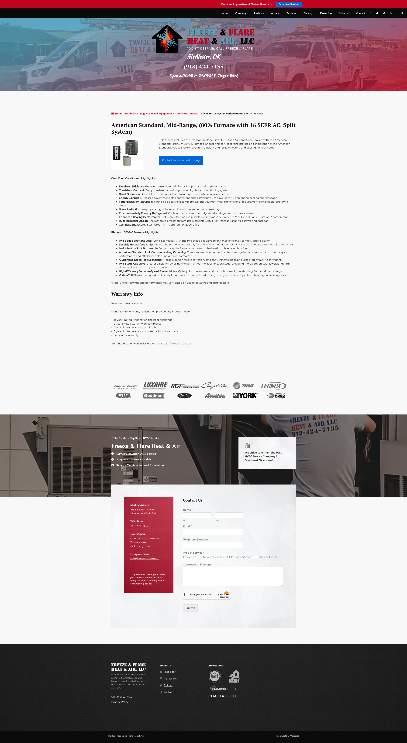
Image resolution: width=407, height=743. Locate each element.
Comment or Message (198, 564)
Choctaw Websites (289, 736)
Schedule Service (289, 4)
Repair (191, 557)
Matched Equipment (159, 113)
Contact (360, 13)
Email (187, 526)
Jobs (342, 13)
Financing (326, 13)
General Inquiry (268, 557)
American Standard (186, 113)
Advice (275, 13)
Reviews (259, 13)
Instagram (170, 678)
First (185, 520)
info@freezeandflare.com (144, 558)
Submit (190, 607)
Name (188, 509)
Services (291, 13)
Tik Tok (168, 692)
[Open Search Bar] (402, 13)
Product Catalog (135, 113)
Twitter (168, 685)
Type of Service (193, 552)
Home (224, 13)
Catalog (308, 13)
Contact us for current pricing (181, 160)
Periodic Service (241, 557)
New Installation (213, 557)
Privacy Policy (119, 702)
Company (240, 13)
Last (217, 520)
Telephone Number (195, 539)
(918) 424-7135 (203, 66)
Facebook (170, 671)
